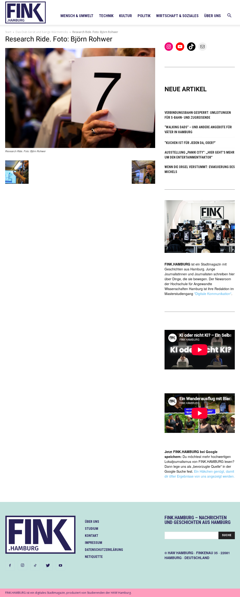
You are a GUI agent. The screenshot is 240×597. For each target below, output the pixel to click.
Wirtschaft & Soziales (177, 15)
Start (8, 32)
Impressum (93, 543)
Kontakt (91, 536)
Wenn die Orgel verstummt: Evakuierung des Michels (200, 169)
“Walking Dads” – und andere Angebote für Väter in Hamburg (198, 129)
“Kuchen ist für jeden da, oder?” (190, 143)
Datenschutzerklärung (104, 550)
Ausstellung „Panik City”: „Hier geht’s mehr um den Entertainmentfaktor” (199, 155)
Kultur (125, 15)
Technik (106, 15)
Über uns (212, 15)
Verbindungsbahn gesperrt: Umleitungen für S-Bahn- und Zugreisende (198, 115)
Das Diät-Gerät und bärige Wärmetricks (42, 32)
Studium (91, 529)
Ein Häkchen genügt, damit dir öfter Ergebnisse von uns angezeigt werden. (200, 474)
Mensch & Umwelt (76, 15)
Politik (144, 15)
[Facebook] (10, 565)
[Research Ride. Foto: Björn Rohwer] (80, 147)
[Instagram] (22, 565)
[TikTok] (35, 565)
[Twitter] (47, 565)
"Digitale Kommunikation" (212, 293)
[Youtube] (60, 565)
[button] (229, 16)
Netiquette (94, 557)
